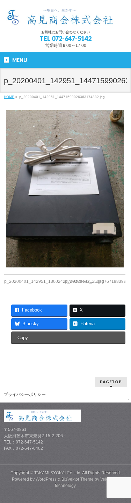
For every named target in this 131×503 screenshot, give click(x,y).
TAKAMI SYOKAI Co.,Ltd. (57, 472)
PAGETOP (111, 381)
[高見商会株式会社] (65, 18)
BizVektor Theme (77, 479)
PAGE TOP (121, 481)
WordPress (46, 479)
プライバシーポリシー (25, 394)
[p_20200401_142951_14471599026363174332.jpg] (65, 188)
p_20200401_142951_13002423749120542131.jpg (54, 281)
